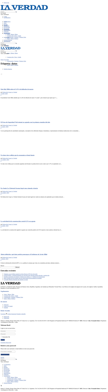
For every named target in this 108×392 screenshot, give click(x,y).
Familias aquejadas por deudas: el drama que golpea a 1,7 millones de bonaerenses (24, 277)
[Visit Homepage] (24, 10)
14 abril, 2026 (4, 93)
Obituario (6, 31)
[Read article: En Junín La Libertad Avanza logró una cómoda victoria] (54, 176)
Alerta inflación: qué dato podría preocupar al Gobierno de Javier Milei (24, 254)
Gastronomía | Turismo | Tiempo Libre (16, 61)
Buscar (2, 265)
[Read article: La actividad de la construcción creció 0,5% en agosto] (54, 209)
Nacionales (6, 37)
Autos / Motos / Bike (9, 294)
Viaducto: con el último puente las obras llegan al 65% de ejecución (20, 274)
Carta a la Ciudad (8, 306)
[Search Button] (16, 43)
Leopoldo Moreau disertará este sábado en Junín (16, 279)
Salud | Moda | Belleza (12, 65)
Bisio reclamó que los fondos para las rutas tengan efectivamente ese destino (23, 278)
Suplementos (7, 33)
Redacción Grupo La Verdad (10, 92)
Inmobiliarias (7, 41)
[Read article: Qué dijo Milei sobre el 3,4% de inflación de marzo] (54, 77)
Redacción (6, 2)
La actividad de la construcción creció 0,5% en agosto (18, 221)
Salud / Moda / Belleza (9, 298)
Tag (5, 59)
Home (2, 59)
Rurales (6, 24)
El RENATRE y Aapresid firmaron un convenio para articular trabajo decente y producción (26, 275)
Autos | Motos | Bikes (12, 53)
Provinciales (7, 27)
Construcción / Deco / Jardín (11, 295)
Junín (5, 23)
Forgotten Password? (6, 342)
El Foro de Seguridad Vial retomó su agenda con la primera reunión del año (25, 122)
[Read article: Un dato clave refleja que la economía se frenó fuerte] (54, 143)
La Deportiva (7, 17)
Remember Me (6, 337)
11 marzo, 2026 (4, 126)
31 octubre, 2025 (5, 159)
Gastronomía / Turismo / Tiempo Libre (13, 297)
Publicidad (6, 318)
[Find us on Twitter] (1, 386)
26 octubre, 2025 (5, 192)
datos (7, 59)
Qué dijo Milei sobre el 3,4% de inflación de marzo (17, 89)
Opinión (6, 307)
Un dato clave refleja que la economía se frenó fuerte (17, 155)
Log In (2, 357)
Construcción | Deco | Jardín (14, 57)
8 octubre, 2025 (4, 225)
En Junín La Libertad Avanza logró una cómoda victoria (19, 188)
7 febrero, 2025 (4, 259)
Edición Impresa (8, 40)
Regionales (6, 26)
